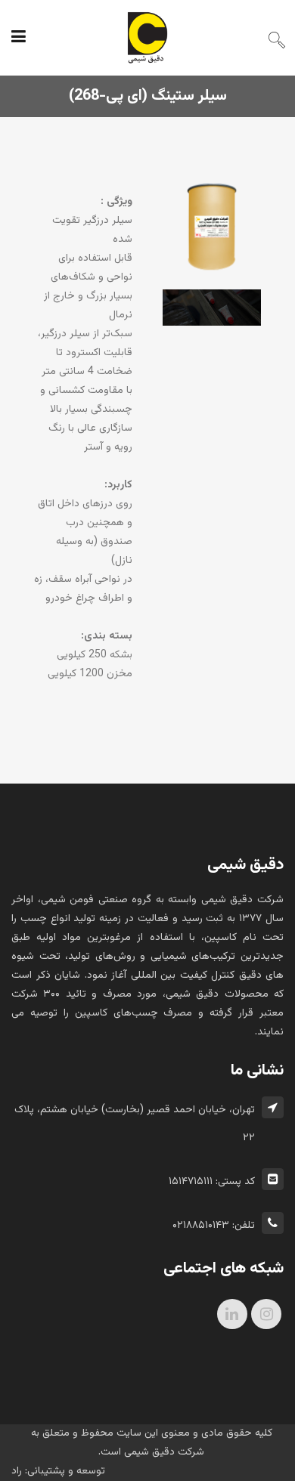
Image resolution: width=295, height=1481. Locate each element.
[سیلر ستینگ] (212, 234)
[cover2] (212, 315)
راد (16, 1471)
